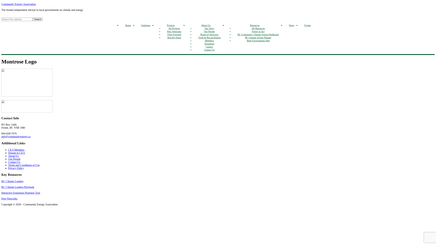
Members (209, 40)
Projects (171, 25)
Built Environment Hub (258, 40)
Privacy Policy (16, 168)
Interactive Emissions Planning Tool (20, 192)
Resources (255, 25)
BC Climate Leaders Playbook (17, 187)
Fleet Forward (174, 34)
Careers (209, 46)
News (291, 25)
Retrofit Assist (174, 37)
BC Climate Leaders (12, 181)
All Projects (174, 28)
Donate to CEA (16, 152)
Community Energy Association (18, 4)
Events (307, 25)
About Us (206, 25)
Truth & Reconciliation (209, 37)
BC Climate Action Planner (258, 37)
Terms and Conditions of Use (24, 165)
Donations (209, 43)
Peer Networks (174, 31)
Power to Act (258, 31)
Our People (209, 31)
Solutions (145, 25)
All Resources (258, 28)
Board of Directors (209, 34)
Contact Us (209, 49)
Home (128, 25)
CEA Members (16, 149)
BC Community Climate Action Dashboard (258, 34)
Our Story (209, 28)
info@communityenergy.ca (15, 136)
